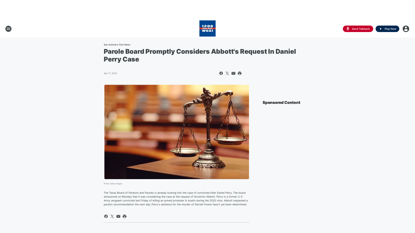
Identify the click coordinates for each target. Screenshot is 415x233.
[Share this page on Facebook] (221, 73)
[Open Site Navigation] (8, 29)
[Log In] (406, 29)
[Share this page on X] (227, 73)
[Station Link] (207, 28)
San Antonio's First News (117, 44)
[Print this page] (239, 73)
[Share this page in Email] (233, 73)
